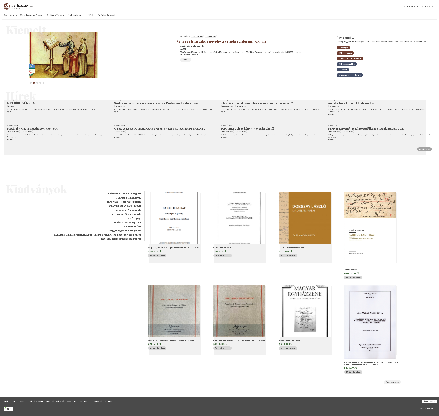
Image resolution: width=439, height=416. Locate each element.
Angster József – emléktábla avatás (351, 103)
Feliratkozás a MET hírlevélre (350, 58)
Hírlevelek (11, 106)
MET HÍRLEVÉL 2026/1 (22, 103)
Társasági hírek (211, 36)
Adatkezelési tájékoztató (55, 401)
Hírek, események (10, 15)
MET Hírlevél (430, 401)
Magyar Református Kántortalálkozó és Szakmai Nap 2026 (366, 128)
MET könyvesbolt (345, 53)
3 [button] (37, 83)
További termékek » (392, 382)
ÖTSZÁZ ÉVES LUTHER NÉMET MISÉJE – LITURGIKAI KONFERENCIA (159, 128)
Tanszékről (343, 69)
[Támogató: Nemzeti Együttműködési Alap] (110, 409)
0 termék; (414, 6)
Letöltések (90, 15)
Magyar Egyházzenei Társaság (31, 15)
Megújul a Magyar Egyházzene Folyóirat (33, 128)
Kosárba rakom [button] (159, 255)
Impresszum (71, 401)
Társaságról (343, 47)
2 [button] (34, 83)
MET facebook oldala (347, 64)
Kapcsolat (83, 401)
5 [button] (43, 83)
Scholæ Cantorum (74, 15)
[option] (165, 55)
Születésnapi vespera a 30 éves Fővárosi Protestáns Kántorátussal (156, 103)
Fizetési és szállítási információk (102, 401)
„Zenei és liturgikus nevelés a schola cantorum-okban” (221, 41)
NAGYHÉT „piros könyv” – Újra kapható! (247, 128)
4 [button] (40, 83)
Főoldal (6, 401)
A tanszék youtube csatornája (350, 75)
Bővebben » (186, 60)
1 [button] (31, 83)
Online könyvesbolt (108, 15)
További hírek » (424, 149)
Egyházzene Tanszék (55, 15)
